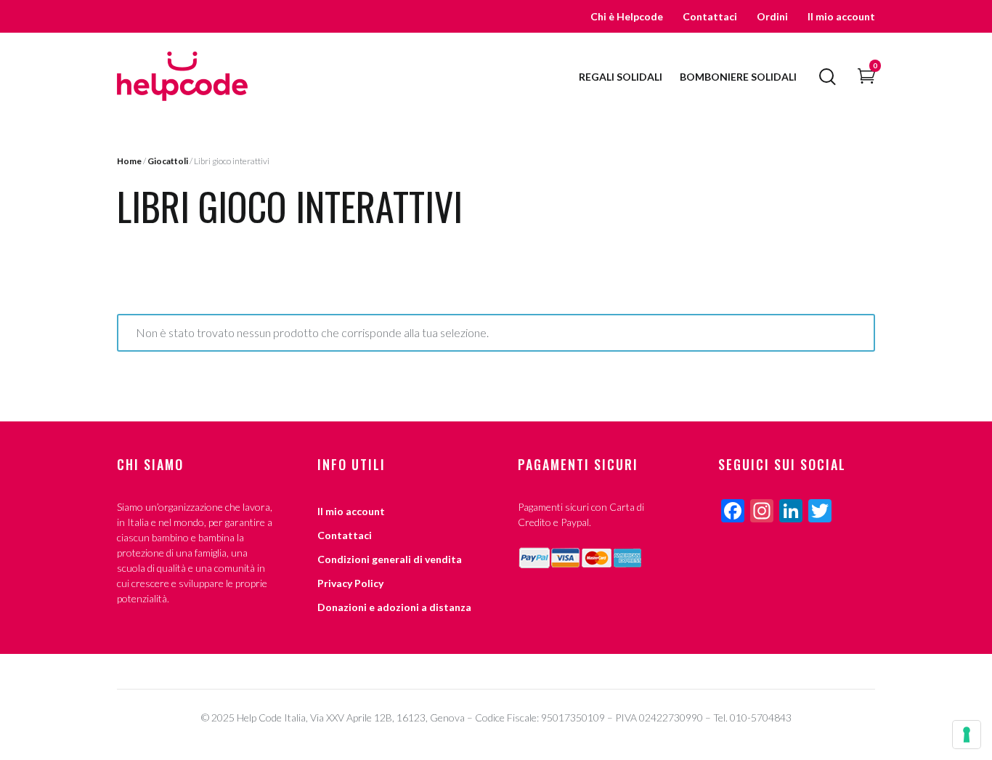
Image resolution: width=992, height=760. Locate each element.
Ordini (772, 16)
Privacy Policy (350, 583)
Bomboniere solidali (738, 76)
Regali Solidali (620, 76)
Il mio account (841, 16)
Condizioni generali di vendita (389, 559)
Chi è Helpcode (626, 16)
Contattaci (710, 16)
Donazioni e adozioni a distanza (394, 607)
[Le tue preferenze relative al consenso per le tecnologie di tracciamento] (966, 734)
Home (129, 160)
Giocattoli (167, 160)
